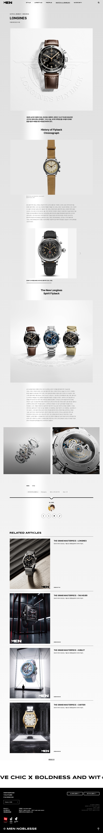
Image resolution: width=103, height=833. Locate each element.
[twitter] (49, 516)
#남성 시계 (65, 492)
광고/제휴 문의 (6, 810)
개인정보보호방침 (7, 812)
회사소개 (5, 808)
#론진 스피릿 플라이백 (55, 492)
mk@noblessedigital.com (26, 812)
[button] (80, 253)
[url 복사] (60, 516)
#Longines (44, 492)
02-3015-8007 (27, 808)
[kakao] (54, 516)
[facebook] (43, 516)
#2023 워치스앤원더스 (33, 492)
